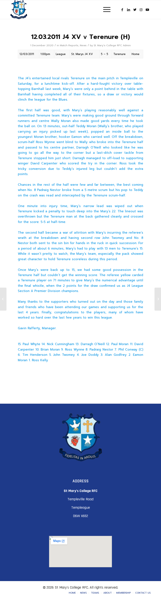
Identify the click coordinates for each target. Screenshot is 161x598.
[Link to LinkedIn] (128, 9)
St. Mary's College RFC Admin (112, 45)
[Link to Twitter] (135, 9)
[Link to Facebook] (122, 9)
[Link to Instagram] (141, 9)
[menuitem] (72, 593)
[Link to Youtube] (147, 9)
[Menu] (104, 9)
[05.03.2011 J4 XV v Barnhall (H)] (3, 299)
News (83, 45)
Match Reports (69, 45)
